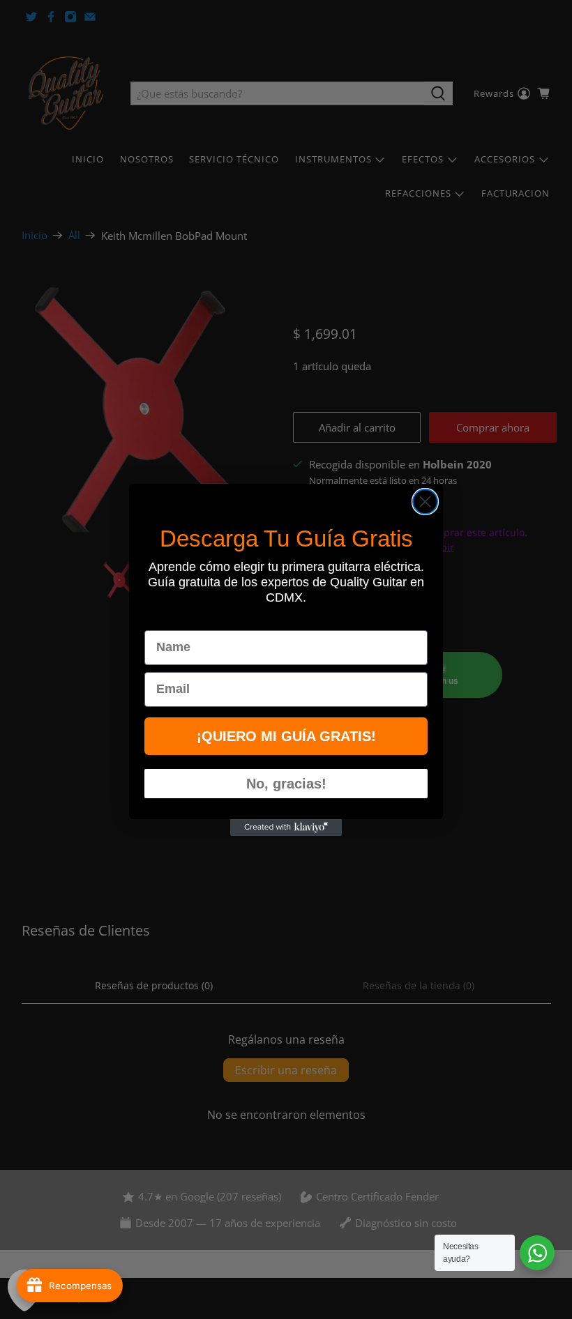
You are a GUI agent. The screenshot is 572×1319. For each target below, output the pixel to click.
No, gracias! (286, 783)
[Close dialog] (425, 501)
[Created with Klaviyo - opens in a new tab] (286, 827)
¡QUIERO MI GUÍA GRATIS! (286, 736)
